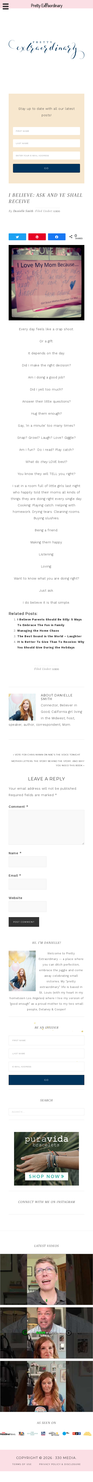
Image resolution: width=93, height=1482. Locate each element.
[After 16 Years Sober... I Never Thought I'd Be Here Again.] (46, 1279)
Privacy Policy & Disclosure (60, 1464)
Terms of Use (22, 1464)
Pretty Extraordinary (46, 49)
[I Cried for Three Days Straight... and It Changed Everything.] (46, 1333)
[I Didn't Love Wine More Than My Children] (46, 1386)
